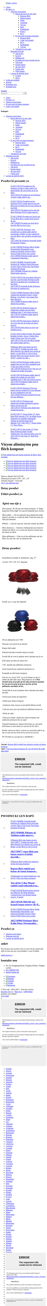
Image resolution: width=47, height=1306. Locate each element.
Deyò (17, 78)
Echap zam (19, 69)
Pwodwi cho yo (7, 992)
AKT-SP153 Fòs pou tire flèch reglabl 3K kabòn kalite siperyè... (25, 341)
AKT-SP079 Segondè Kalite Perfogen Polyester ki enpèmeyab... (25, 287)
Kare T (23, 31)
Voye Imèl (5, 996)
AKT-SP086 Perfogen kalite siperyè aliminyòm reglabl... (24, 302)
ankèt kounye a (7, 955)
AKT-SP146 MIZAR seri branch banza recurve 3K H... (25, 903)
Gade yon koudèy (27, 40)
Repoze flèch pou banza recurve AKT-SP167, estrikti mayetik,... (25, 357)
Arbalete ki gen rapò (23, 49)
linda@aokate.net (12, 972)
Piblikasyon (19, 58)
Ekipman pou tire (17, 51)
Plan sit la (18, 992)
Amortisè (23, 23)
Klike (22, 20)
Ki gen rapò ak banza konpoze (27, 36)
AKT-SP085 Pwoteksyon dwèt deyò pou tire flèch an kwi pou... (25, 224)
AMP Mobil (28, 992)
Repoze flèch (25, 16)
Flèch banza (20, 71)
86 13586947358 (12, 970)
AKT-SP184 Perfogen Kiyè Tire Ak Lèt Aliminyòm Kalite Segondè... (26, 370)
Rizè (22, 27)
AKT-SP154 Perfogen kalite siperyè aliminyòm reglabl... (24, 383)
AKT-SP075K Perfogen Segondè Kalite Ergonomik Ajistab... (26, 242)
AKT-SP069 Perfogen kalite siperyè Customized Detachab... (24, 257)
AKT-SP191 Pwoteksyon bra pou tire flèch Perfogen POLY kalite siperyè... (25, 211)
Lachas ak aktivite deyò (20, 73)
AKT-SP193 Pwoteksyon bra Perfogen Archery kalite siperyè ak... (25, 196)
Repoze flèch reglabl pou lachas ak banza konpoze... (24, 870)
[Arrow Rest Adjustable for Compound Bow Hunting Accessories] (26, 864)
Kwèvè (18, 56)
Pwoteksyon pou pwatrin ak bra (27, 60)
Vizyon (23, 25)
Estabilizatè (24, 29)
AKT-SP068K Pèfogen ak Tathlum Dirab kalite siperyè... (24, 272)
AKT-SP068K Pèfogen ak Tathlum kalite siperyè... (23, 834)
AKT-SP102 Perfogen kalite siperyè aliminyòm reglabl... (24, 315)
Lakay (8, 7)
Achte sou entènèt (12, 80)
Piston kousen (25, 18)
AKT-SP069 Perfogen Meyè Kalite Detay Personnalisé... (24, 922)
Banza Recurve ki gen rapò (25, 14)
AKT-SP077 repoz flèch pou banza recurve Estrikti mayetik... (24, 854)
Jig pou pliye (20, 67)
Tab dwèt (19, 62)
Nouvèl (8, 82)
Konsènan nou (11, 84)
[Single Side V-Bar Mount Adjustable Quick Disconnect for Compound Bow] (26, 878)
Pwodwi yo (10, 9)
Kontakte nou (11, 87)
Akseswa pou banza (18, 12)
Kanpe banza (20, 65)
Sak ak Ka (19, 54)
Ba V (22, 34)
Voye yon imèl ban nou (10, 483)
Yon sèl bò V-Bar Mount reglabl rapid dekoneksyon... (25, 884)
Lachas (18, 76)
